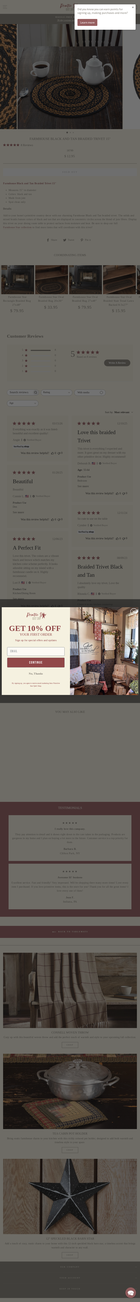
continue (35, 662)
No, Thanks (36, 673)
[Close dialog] (134, 611)
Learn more (87, 22)
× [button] (133, 7)
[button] (130, 1292)
